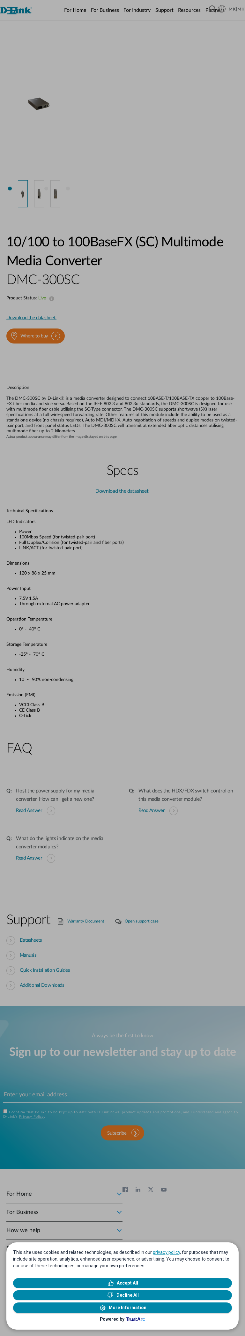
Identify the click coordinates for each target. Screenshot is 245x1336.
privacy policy (166, 1252)
